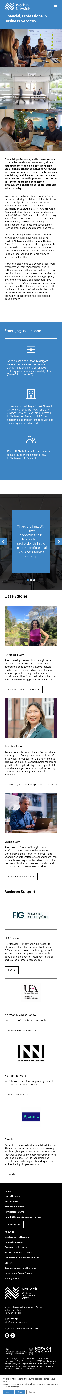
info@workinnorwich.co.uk (17, 1322)
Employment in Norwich (17, 1237)
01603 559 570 (11, 1319)
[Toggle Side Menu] (55, 6)
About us (9, 1232)
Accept (8, 1392)
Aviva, (47, 169)
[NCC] (39, 1351)
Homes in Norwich (14, 1242)
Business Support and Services (20, 1268)
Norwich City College (17, 221)
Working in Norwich (15, 1207)
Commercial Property (16, 1247)
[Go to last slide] (3, 541)
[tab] (28, 580)
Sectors (9, 1263)
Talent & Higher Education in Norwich (23, 1217)
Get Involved (11, 1201)
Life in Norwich (12, 1196)
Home (8, 1191)
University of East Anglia (18, 209)
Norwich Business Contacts (18, 1252)
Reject (20, 1392)
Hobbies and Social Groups (18, 1273)
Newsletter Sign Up (14, 1212)
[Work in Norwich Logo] (21, 1293)
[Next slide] (58, 541)
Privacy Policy (12, 1278)
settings (15, 1387)
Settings (32, 1392)
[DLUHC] (16, 1351)
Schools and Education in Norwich (22, 1258)
